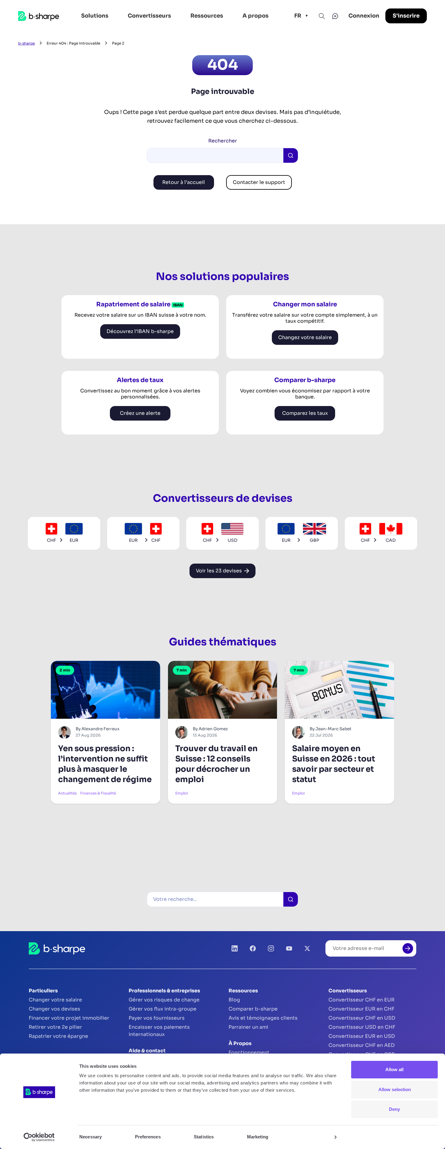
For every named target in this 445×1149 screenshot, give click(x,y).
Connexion (363, 15)
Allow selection (394, 1089)
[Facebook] (253, 948)
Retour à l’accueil (183, 182)
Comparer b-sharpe (253, 1009)
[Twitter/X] (307, 948)
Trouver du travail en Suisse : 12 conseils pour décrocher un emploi (216, 764)
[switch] (174, 1137)
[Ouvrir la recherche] (321, 16)
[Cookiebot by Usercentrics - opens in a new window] (39, 1137)
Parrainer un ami (248, 1027)
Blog (234, 1000)
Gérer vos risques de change (164, 1000)
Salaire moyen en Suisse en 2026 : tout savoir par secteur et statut (333, 764)
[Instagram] (271, 948)
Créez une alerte (140, 413)
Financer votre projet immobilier (69, 1018)
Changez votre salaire (305, 337)
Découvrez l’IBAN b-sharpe (140, 331)
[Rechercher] (290, 899)
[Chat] (335, 16)
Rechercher (222, 141)
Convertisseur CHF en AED (361, 1045)
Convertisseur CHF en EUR (361, 1000)
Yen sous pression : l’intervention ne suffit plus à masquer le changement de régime (105, 764)
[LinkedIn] (235, 948)
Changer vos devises (54, 1009)
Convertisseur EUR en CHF (361, 1009)
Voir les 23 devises (219, 571)
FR (297, 15)
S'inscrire (406, 15)
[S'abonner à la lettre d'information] (407, 948)
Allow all (394, 1069)
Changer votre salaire (55, 1000)
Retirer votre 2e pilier (55, 1027)
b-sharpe (26, 43)
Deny (394, 1109)
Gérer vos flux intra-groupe (162, 1009)
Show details (315, 1137)
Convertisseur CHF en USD (361, 1018)
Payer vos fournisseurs (157, 1018)
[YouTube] (289, 948)
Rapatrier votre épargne (58, 1036)
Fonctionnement (249, 1052)
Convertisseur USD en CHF (361, 1027)
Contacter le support (259, 182)
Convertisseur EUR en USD (361, 1036)
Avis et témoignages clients (263, 1018)
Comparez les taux (305, 413)
